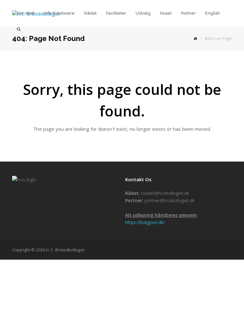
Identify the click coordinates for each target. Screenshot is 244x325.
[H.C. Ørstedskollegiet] (196, 38)
